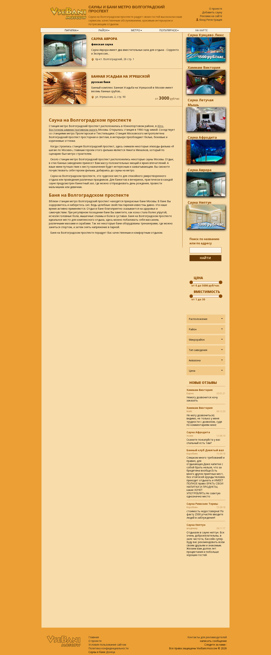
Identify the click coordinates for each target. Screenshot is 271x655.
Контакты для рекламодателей (207, 637)
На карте (201, 30)
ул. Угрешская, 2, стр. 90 (110, 97)
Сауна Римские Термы (202, 503)
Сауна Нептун (199, 202)
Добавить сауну (212, 12)
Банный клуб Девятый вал (205, 450)
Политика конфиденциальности (108, 648)
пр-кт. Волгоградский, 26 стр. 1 (114, 59)
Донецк (110, 652)
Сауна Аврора (199, 170)
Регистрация (214, 19)
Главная (93, 637)
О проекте (215, 8)
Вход (202, 19)
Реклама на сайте (211, 16)
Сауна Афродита (202, 137)
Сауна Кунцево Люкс (206, 35)
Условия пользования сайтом (107, 644)
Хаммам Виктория (204, 67)
